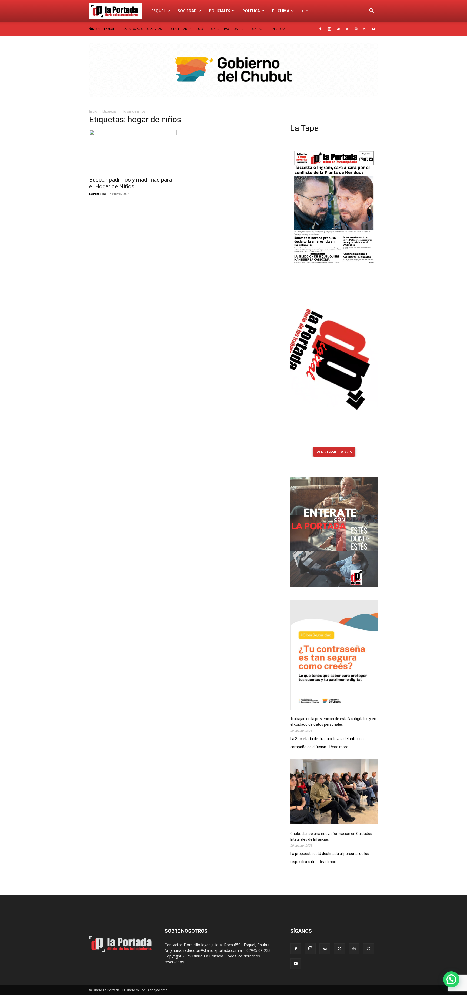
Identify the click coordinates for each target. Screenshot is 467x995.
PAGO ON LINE (234, 29)
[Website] (356, 29)
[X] (347, 29)
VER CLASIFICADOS (334, 451)
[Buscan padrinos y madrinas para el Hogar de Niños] (133, 151)
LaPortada (97, 194)
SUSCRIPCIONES (207, 29)
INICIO (276, 29)
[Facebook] (320, 29)
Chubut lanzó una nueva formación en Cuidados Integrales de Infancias (331, 836)
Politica (251, 10)
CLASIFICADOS (181, 29)
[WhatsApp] (365, 29)
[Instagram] (329, 29)
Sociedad (187, 10)
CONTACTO (258, 29)
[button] (371, 11)
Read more (338, 747)
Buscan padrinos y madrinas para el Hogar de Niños (130, 183)
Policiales (219, 10)
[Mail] (338, 29)
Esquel (158, 10)
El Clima (280, 10)
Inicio (93, 111)
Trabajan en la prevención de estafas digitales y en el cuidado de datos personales (333, 722)
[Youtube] (374, 29)
